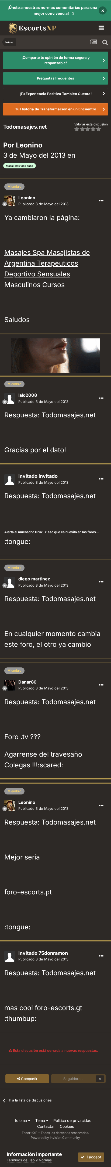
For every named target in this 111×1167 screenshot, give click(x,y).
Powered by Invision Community (55, 1138)
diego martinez (34, 578)
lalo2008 (27, 395)
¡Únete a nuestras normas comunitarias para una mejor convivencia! (52, 10)
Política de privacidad (72, 1120)
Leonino (29, 145)
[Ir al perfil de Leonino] (9, 201)
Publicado (43, 204)
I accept (93, 1157)
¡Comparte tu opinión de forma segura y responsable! (56, 60)
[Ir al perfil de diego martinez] (9, 582)
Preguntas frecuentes (55, 78)
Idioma (21, 1120)
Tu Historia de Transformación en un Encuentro (55, 109)
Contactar (46, 1126)
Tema (40, 1120)
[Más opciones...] (101, 201)
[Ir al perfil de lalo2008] (9, 398)
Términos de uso (21, 1160)
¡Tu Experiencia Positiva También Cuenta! (56, 94)
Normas (45, 1160)
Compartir (28, 1078)
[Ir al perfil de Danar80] (9, 685)
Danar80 (27, 682)
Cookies (67, 1126)
